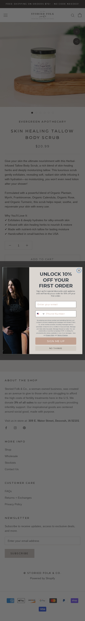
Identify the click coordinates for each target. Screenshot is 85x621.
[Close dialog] (79, 270)
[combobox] (40, 314)
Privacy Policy (50, 335)
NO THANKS (55, 348)
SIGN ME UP (56, 340)
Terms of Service (63, 335)
